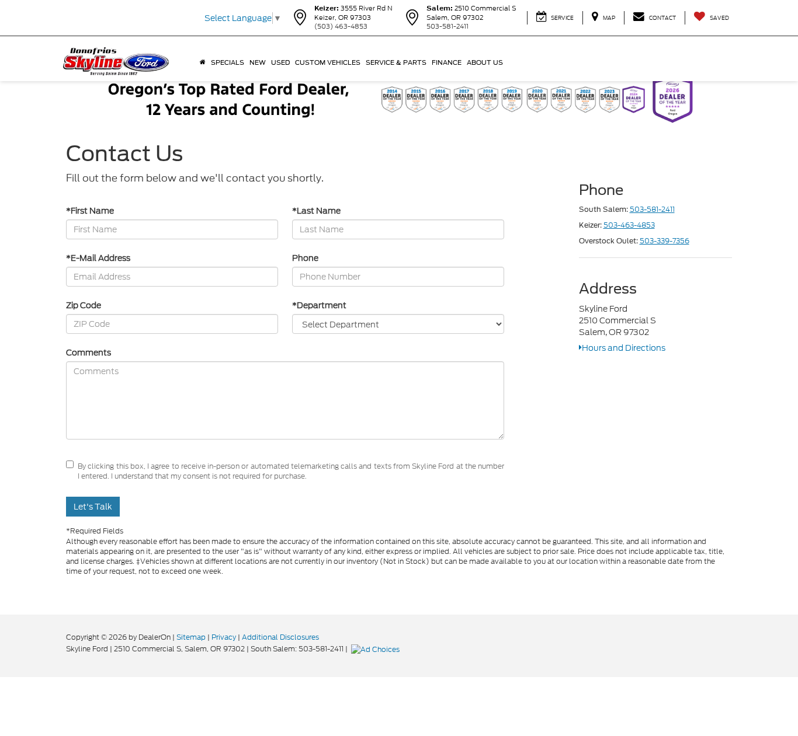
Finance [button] (447, 62)
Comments (88, 352)
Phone (305, 258)
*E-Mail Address (98, 258)
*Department (319, 305)
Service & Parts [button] (396, 62)
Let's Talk (93, 506)
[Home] (202, 62)
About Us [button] (485, 62)
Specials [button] (227, 62)
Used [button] (280, 62)
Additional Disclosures (280, 637)
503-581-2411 (652, 209)
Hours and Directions (623, 348)
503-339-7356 (664, 241)
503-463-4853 (629, 225)
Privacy (223, 637)
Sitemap (191, 637)
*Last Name (316, 211)
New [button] (257, 62)
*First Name (90, 211)
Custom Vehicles (327, 62)
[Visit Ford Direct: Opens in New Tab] (377, 649)
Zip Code (83, 305)
